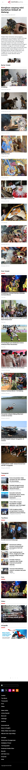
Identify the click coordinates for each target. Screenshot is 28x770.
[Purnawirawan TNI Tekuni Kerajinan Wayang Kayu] (14, 144)
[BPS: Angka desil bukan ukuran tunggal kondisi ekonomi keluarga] (14, 530)
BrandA (3, 751)
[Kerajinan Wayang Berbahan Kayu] (14, 100)
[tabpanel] (14, 589)
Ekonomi (3, 716)
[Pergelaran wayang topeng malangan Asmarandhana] (14, 283)
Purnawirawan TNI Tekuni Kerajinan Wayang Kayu (12, 152)
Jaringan (3, 737)
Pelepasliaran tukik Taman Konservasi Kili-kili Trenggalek (13, 464)
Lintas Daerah (5, 713)
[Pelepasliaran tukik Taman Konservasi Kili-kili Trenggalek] (14, 454)
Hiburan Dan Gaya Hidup (8, 733)
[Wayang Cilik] (14, 234)
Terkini (3, 695)
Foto (2, 577)
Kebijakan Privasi (6, 743)
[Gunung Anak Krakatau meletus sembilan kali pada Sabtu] (4, 571)
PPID (2, 759)
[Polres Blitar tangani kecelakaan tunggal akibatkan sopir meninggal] (4, 504)
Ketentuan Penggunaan (8, 740)
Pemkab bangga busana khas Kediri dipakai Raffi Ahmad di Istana (16, 487)
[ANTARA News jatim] (15, 2)
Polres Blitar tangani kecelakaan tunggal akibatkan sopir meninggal (17, 503)
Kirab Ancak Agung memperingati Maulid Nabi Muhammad (14, 318)
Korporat (3, 756)
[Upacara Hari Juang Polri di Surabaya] (14, 358)
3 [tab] (14, 599)
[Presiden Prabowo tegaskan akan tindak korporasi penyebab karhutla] (4, 562)
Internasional (5, 725)
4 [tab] (16, 599)
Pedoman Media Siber (7, 748)
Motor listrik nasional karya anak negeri (13, 672)
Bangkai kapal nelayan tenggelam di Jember (12, 439)
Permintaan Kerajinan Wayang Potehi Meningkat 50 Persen (13, 197)
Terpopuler (5, 473)
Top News (4, 518)
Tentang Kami (5, 745)
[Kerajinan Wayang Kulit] (14, 212)
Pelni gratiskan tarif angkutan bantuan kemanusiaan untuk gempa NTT (13, 616)
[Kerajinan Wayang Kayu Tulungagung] (14, 167)
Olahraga (4, 718)
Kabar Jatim (4, 710)
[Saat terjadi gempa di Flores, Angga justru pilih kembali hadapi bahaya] (4, 554)
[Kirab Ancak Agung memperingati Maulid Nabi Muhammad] (14, 308)
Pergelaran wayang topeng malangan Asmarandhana (13, 293)
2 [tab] (11, 599)
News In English (5, 728)
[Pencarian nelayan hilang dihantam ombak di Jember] (14, 404)
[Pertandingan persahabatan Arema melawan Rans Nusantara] (14, 333)
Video (3, 601)
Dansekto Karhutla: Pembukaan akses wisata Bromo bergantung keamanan (16, 495)
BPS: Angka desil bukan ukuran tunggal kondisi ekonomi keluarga (13, 539)
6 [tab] (15, 623)
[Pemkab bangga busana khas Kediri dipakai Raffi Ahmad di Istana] (4, 487)
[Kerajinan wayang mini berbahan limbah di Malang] (14, 77)
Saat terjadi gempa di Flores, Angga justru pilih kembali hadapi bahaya (16, 553)
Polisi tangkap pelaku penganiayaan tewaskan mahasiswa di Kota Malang (17, 511)
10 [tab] (24, 623)
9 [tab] (22, 623)
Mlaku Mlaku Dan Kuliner (8, 731)
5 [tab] (18, 599)
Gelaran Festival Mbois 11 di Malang (12, 391)
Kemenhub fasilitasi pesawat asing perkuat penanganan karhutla (16, 546)
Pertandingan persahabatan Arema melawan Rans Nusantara (12, 343)
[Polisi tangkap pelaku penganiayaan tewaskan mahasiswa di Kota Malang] (4, 511)
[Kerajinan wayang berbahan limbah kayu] (14, 122)
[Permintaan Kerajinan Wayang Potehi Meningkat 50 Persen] (14, 189)
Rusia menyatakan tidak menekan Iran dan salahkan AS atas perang (17, 479)
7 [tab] (17, 623)
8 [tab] (20, 623)
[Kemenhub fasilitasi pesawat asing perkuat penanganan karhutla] (4, 547)
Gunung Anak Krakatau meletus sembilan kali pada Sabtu (17, 570)
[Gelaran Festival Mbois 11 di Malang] (14, 381)
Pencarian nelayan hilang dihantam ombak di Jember (12, 414)
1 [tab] (9, 599)
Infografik (4, 625)
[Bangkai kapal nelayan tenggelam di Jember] (14, 429)
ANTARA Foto (5, 754)
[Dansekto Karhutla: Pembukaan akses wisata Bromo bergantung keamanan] (4, 495)
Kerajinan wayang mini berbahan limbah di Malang (13, 86)
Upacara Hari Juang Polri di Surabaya (12, 367)
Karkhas (3, 721)
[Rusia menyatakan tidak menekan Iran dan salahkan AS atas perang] (4, 480)
